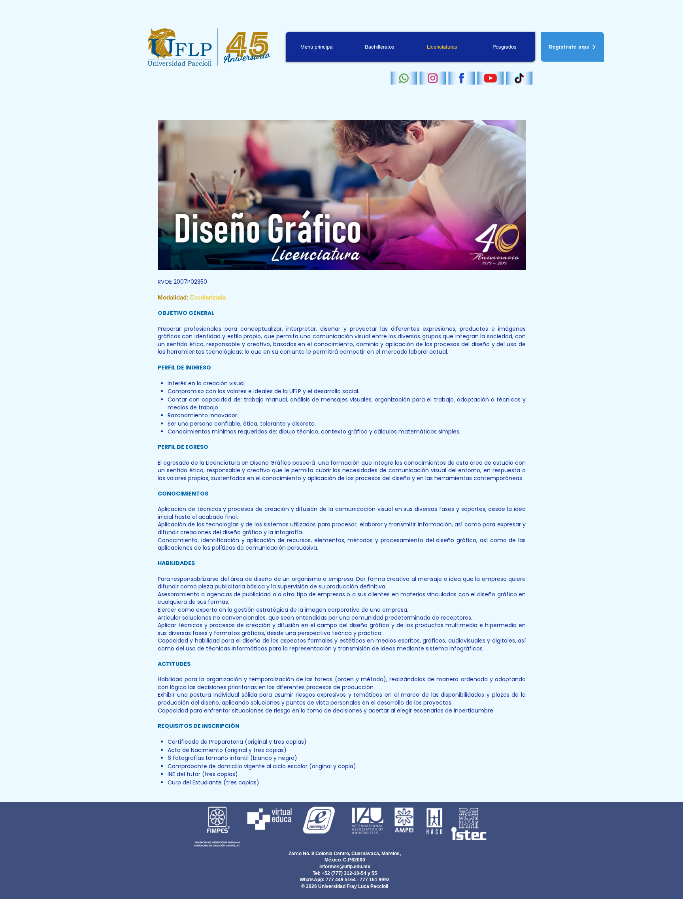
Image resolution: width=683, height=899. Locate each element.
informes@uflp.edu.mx (344, 866)
